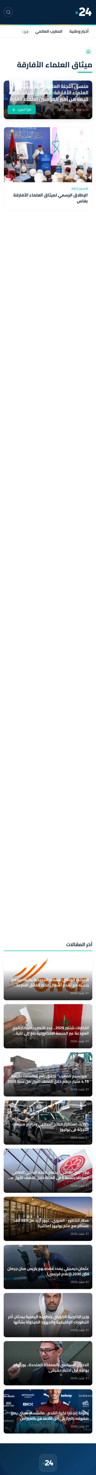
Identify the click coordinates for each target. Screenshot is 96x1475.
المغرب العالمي (49, 31)
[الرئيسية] (88, 51)
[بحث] (8, 12)
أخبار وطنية (79, 31)
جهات (23, 31)
